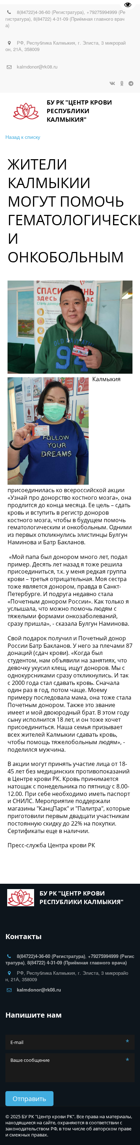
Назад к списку (22, 136)
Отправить (29, 1098)
